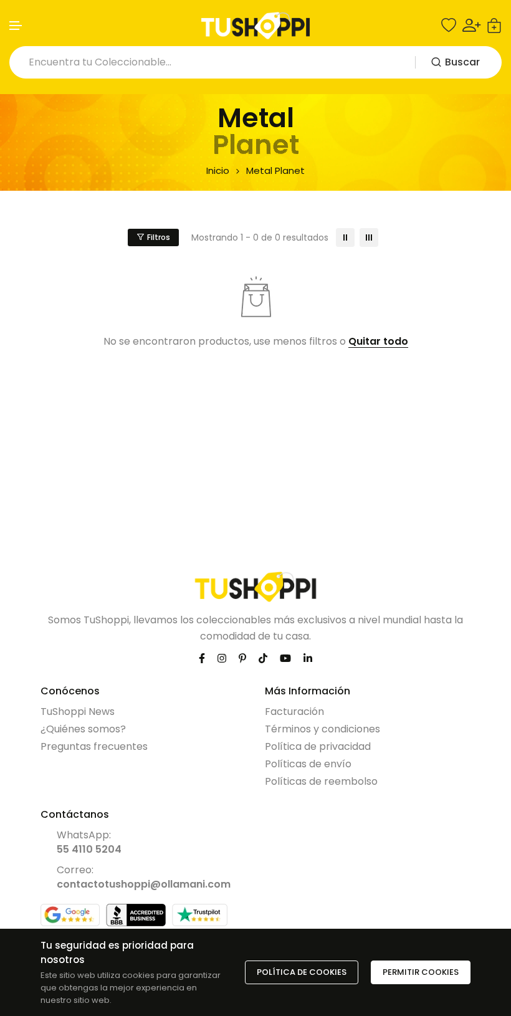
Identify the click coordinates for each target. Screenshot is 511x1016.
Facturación (294, 711)
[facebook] (202, 658)
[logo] (255, 25)
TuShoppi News (78, 711)
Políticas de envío (308, 764)
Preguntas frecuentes (94, 746)
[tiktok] (263, 658)
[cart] (494, 25)
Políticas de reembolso (321, 781)
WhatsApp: (89, 842)
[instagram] (221, 658)
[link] (345, 237)
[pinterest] (242, 658)
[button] (16, 26)
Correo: (144, 877)
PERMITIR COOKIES (421, 972)
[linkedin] (307, 658)
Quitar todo (378, 342)
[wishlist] (448, 25)
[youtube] (285, 658)
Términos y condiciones (322, 729)
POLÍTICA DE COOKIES (301, 972)
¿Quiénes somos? (83, 729)
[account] (471, 25)
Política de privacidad (318, 746)
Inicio (217, 170)
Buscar (462, 62)
